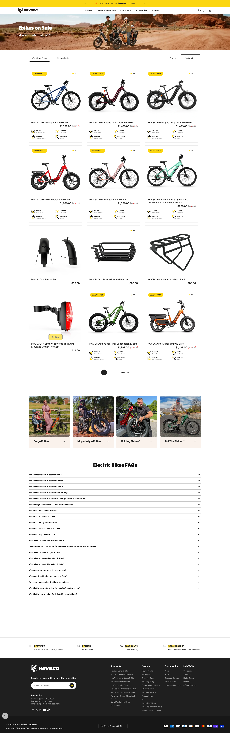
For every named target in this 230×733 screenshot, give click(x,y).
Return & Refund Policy (151, 685)
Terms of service (31, 728)
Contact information (56, 728)
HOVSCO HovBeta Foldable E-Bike (50, 199)
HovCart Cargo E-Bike (119, 671)
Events (186, 682)
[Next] (144, 3)
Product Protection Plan (151, 710)
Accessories (141, 10)
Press (167, 671)
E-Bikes (88, 10)
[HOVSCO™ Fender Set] (55, 252)
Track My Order (148, 678)
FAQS (144, 699)
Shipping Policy (148, 682)
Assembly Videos (149, 703)
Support (155, 10)
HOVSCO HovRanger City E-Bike (49, 122)
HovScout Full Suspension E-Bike (124, 689)
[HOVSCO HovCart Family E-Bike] (172, 316)
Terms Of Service (149, 692)
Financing (146, 674)
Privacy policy (20, 728)
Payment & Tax (148, 671)
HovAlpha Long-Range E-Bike (122, 678)
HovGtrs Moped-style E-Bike (122, 674)
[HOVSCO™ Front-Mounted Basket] (114, 252)
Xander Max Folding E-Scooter (123, 692)
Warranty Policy (148, 689)
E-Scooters (125, 10)
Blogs (167, 674)
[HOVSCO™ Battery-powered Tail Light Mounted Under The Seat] (55, 316)
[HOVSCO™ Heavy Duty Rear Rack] (172, 252)
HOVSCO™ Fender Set (44, 279)
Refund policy (10, 728)
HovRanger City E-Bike (120, 685)
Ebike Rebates (170, 682)
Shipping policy (43, 728)
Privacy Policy (147, 696)
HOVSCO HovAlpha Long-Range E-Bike (111, 122)
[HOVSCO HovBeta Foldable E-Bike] (55, 172)
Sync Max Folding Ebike (120, 702)
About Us (187, 674)
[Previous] (85, 3)
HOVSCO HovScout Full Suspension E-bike (113, 343)
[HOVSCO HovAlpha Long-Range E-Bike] (114, 95)
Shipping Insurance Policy (152, 707)
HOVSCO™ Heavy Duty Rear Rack (166, 279)
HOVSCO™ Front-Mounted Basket (108, 279)
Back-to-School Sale (106, 10)
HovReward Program (173, 685)
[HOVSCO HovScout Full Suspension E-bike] (114, 316)
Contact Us (187, 671)
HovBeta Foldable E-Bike (120, 682)
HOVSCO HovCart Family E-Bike (165, 343)
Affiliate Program (189, 685)
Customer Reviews (172, 678)
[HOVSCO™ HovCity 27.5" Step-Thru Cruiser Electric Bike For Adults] (172, 172)
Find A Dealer (188, 678)
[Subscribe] (71, 685)
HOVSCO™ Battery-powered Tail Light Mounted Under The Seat (52, 345)
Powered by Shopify (29, 724)
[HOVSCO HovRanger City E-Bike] (55, 95)
